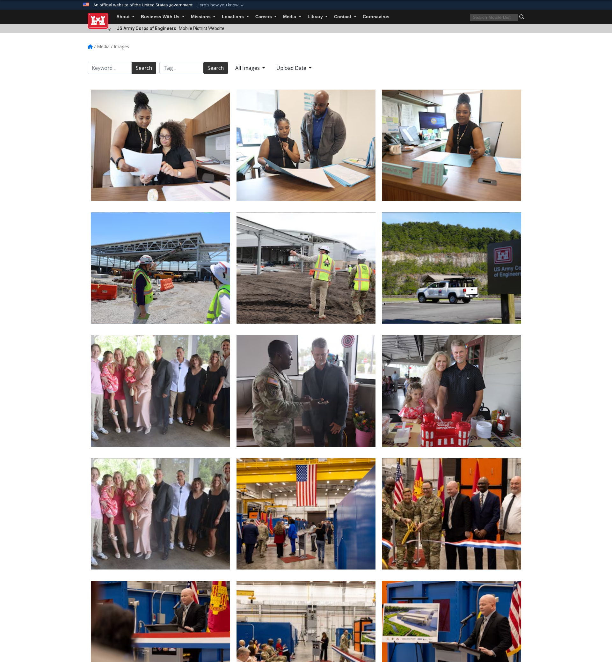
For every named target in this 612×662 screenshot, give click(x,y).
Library (316, 16)
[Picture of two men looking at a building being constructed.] (306, 268)
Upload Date (292, 67)
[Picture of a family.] (160, 390)
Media (290, 16)
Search (144, 67)
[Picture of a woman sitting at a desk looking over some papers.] (451, 145)
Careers (264, 16)
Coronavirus (376, 16)
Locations (233, 16)
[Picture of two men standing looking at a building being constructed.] (160, 268)
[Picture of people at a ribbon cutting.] (306, 514)
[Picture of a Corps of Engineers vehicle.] (451, 268)
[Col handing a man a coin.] (306, 390)
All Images (248, 67)
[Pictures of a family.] (160, 514)
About (123, 16)
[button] (221, 5)
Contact (343, 16)
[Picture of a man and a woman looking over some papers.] (306, 145)
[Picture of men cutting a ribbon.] (451, 514)
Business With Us (161, 16)
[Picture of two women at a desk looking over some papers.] (160, 145)
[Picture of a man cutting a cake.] (451, 390)
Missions (201, 16)
